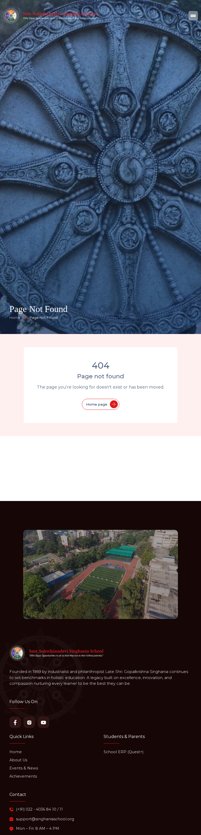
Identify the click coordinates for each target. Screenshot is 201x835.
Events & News (23, 768)
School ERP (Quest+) (123, 752)
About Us (18, 760)
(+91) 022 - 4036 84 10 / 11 (39, 809)
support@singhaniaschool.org (45, 819)
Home (15, 752)
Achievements (23, 776)
